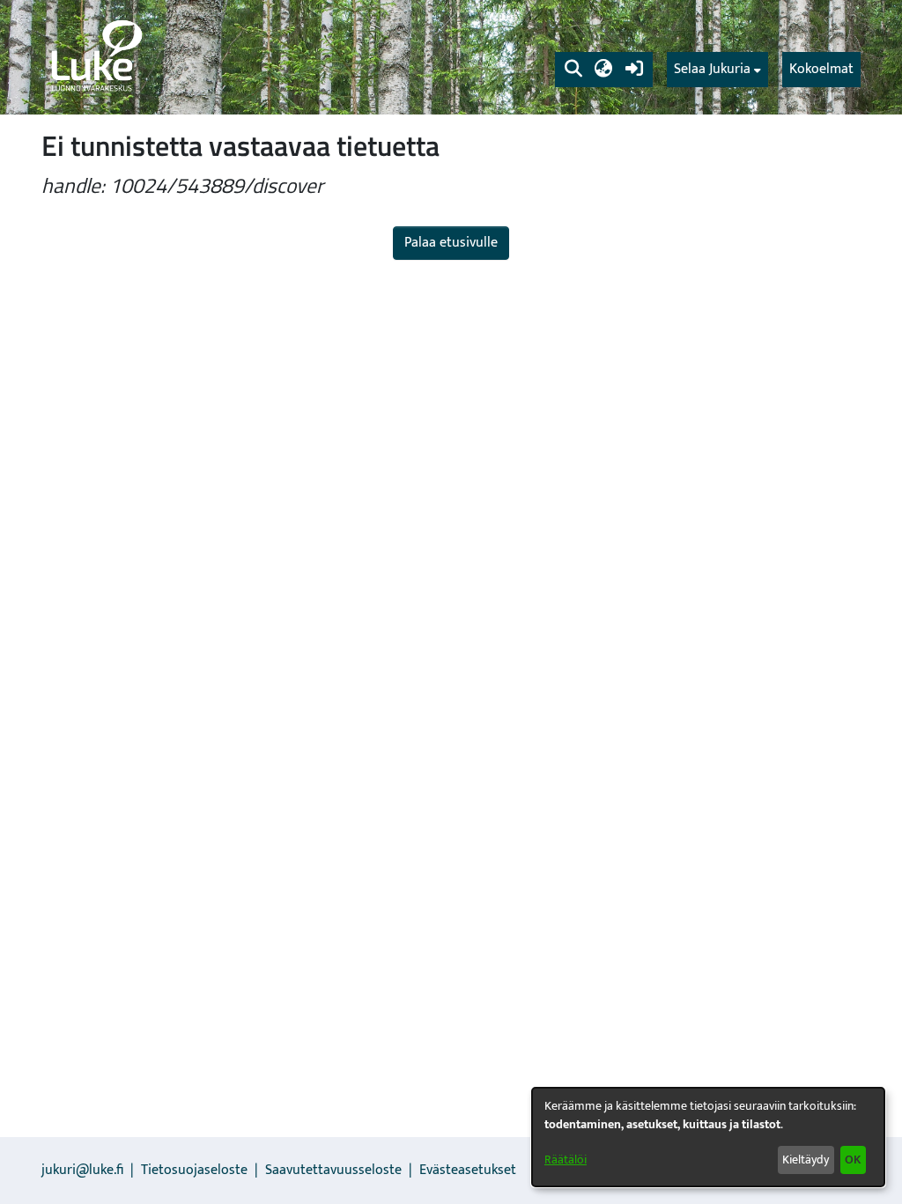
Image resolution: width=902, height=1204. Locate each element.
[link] (95, 57)
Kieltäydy (805, 1159)
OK (853, 1159)
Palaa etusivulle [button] (451, 243)
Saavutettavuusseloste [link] (333, 1170)
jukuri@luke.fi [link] (82, 1170)
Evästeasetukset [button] (467, 1170)
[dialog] (708, 1137)
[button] (573, 69)
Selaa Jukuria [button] (712, 69)
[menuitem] (717, 69)
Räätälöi (565, 1159)
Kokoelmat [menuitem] (821, 69)
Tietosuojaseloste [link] (194, 1170)
